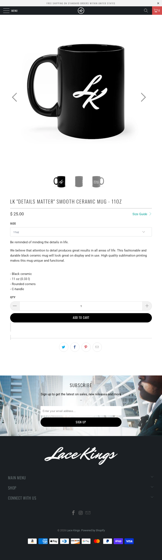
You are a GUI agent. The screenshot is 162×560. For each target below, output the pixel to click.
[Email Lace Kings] (88, 513)
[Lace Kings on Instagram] (81, 513)
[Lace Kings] (81, 10)
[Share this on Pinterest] (86, 347)
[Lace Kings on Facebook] (73, 513)
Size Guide (140, 214)
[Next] (142, 97)
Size (13, 223)
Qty (12, 297)
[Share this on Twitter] (63, 347)
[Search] (147, 10)
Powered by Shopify (93, 530)
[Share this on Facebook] (75, 347)
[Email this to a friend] (97, 347)
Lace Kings (73, 530)
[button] (10, 327)
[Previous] (15, 97)
